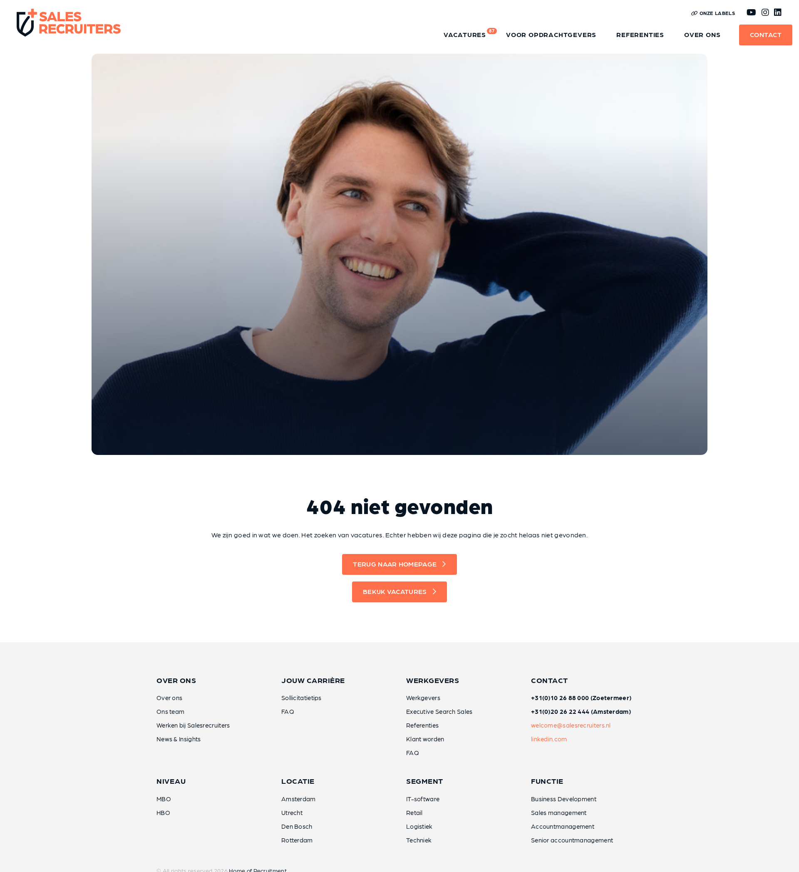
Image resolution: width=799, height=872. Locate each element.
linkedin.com (549, 739)
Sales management (559, 812)
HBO (163, 812)
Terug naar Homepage (395, 564)
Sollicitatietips (301, 697)
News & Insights (178, 739)
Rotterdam (297, 840)
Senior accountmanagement (572, 840)
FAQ (287, 711)
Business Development (563, 798)
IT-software (422, 798)
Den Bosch (297, 826)
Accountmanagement (562, 826)
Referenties (640, 34)
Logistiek (419, 826)
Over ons (702, 34)
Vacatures (469, 33)
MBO (163, 798)
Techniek (419, 840)
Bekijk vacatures (395, 591)
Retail (414, 812)
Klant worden (425, 739)
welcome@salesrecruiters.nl (571, 725)
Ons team (170, 711)
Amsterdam (298, 798)
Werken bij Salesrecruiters (193, 725)
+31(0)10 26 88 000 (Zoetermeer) (581, 697)
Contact (766, 34)
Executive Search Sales (439, 711)
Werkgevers (423, 697)
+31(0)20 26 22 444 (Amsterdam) (581, 711)
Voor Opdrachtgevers (551, 34)
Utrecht (292, 812)
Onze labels (716, 13)
